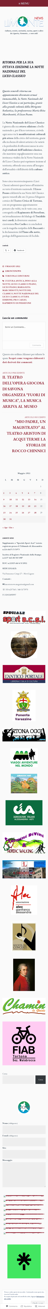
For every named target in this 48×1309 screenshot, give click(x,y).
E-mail (10, 1135)
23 (4, 512)
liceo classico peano (23, 284)
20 (29, 506)
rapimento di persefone (16, 303)
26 (23, 512)
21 (35, 506)
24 (10, 512)
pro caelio (19, 299)
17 (10, 506)
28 (35, 512)
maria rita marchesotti (16, 289)
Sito (4, 1147)
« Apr (5, 527)
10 (10, 499)
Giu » (11, 527)
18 (17, 506)
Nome (10, 1123)
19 (23, 506)
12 (23, 499)
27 (29, 512)
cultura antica (14, 280)
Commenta (36, 345)
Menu (25, 3)
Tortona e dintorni (17, 275)
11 (17, 499)
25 (17, 512)
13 (29, 499)
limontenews (13, 271)
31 (10, 519)
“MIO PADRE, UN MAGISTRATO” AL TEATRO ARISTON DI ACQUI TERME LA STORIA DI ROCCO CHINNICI (26, 434)
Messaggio (7, 1160)
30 (4, 519)
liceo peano (9, 287)
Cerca (4, 1073)
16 (4, 506)
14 (35, 499)
